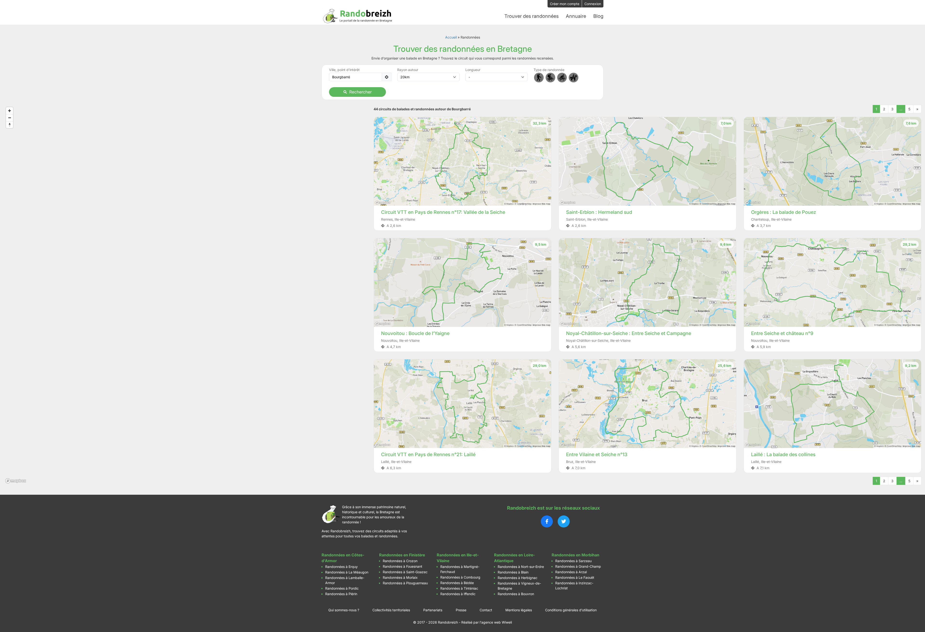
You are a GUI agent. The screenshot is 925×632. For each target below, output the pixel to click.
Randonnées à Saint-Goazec (405, 572)
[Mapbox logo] (15, 481)
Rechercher (360, 91)
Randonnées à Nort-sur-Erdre (521, 567)
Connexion (592, 4)
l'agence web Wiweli (496, 622)
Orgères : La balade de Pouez (783, 212)
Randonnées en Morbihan (575, 555)
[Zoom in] (9, 110)
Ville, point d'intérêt (344, 70)
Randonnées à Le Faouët (574, 577)
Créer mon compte (564, 4)
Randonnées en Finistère (402, 555)
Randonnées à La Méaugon (346, 572)
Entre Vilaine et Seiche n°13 (596, 454)
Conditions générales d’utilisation (571, 610)
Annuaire (576, 16)
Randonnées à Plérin (341, 594)
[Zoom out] (9, 117)
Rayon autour (407, 70)
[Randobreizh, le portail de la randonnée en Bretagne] (358, 16)
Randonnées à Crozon (400, 561)
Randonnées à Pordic (342, 588)
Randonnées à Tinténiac (459, 588)
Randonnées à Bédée (457, 583)
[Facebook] (547, 521)
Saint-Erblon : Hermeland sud (599, 212)
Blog (598, 16)
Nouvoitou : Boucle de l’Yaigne (415, 333)
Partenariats (432, 610)
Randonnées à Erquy (341, 567)
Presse (461, 610)
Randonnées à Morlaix (400, 577)
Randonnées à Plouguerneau (405, 583)
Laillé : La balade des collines (783, 454)
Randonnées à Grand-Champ (578, 566)
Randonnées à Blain (513, 572)
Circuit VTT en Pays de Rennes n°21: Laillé (428, 454)
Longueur (472, 70)
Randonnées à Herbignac (517, 578)
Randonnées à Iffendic (458, 594)
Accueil (451, 37)
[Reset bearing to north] (9, 124)
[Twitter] (564, 521)
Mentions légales (518, 610)
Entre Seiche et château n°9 (782, 333)
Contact (486, 610)
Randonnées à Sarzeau (573, 561)
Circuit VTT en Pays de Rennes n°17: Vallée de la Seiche (443, 212)
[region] (185, 295)
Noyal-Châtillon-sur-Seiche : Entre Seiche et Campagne (628, 333)
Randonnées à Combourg (460, 577)
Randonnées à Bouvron (516, 594)
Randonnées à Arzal (571, 572)
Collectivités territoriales (391, 610)
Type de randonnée (549, 70)
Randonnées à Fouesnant (402, 566)
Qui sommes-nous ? (343, 610)
